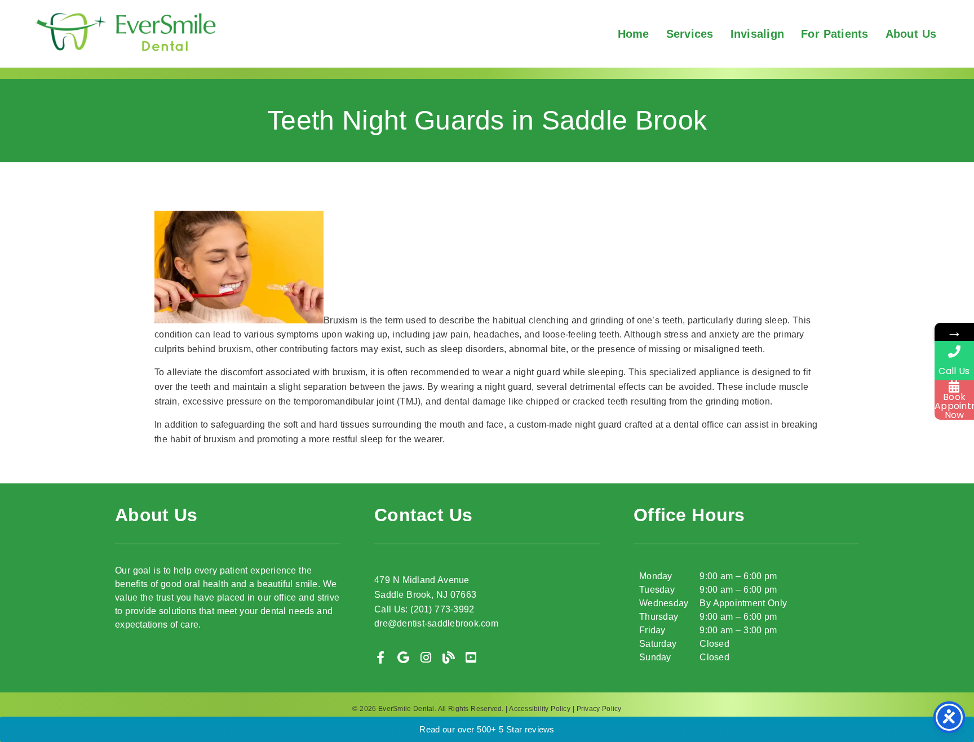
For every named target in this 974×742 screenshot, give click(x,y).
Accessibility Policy (539, 709)
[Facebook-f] (380, 657)
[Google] (403, 657)
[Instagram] (426, 657)
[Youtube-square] (471, 657)
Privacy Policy (599, 709)
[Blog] (448, 657)
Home (633, 34)
